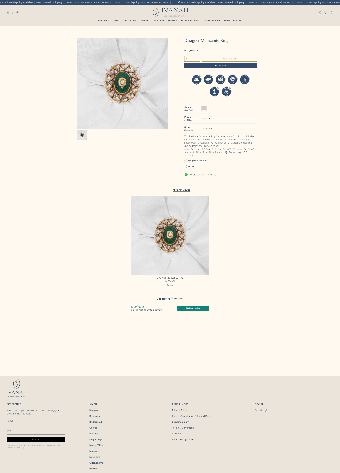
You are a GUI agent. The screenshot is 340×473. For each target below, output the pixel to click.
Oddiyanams (96, 462)
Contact (176, 433)
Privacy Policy (53, 445)
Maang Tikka (96, 445)
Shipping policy (180, 421)
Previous (77, 83)
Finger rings (95, 439)
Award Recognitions (183, 439)
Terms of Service (13, 447)
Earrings (93, 433)
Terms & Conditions (183, 427)
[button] (326, 12)
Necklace (94, 451)
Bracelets (94, 416)
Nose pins (94, 456)
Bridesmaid (95, 421)
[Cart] (332, 12)
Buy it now (221, 65)
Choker (93, 427)
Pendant (93, 468)
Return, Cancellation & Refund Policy (192, 416)
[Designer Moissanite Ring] (170, 235)
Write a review (193, 308)
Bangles (93, 410)
